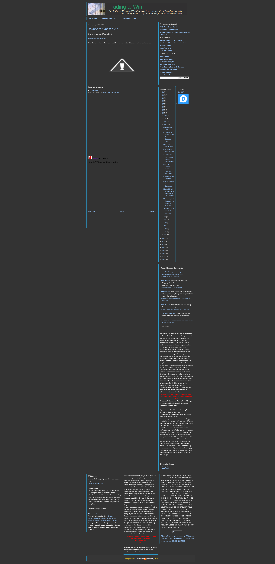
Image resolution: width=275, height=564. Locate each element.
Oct (165, 118)
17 (163, 104)
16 (163, 107)
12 (163, 241)
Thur (156, 558)
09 (163, 250)
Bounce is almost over (103, 29)
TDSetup (187, 538)
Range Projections (178, 536)
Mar (165, 228)
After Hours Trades (166, 59)
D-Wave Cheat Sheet (166, 276)
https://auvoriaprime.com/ (179, 272)
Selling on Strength (167, 62)
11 (163, 244)
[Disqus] (122, 126)
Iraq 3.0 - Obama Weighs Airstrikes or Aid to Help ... (168, 169)
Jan (165, 234)
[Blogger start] (145, 558)
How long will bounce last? (97, 38)
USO (170, 541)
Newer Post (91, 211)
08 (163, 253)
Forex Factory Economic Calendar (172, 67)
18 (163, 101)
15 (163, 110)
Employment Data (166, 72)
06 (163, 259)
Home (122, 211)
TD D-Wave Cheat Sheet (168, 27)
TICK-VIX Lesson (166, 50)
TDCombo (190, 536)
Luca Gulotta (165, 272)
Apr (165, 225)
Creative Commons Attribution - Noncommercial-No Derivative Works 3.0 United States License (102, 518)
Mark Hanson (165, 280)
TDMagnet (164, 538)
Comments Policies (129, 18)
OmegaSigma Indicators (167, 467)
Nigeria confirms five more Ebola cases (168, 184)
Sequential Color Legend (169, 29)
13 (163, 238)
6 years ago (186, 309)
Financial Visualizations (168, 69)
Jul (165, 217)
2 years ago (176, 276)
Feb (165, 231)
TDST (171, 538)
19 (163, 98)
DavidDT (181, 92)
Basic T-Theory (165, 45)
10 (163, 247)
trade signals (178, 541)
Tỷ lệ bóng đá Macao (168, 313)
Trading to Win (129, 558)
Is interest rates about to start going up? (171, 309)
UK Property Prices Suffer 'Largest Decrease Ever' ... (168, 137)
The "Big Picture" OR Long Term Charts (102, 18)
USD (167, 541)
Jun (165, 219)
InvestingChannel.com (95, 483)
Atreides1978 (165, 291)
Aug (165, 124)
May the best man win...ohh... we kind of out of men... (174, 298)
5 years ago (179, 287)
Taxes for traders (166, 75)
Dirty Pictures (165, 56)
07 (163, 256)
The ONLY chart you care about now (168, 211)
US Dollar (163, 541)
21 (163, 92)
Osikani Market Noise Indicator (171, 40)
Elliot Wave (165, 536)
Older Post (152, 211)
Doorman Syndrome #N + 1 (168, 287)
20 (163, 95)
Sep (165, 121)
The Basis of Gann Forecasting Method (174, 43)
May (165, 222)
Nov (165, 115)
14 (163, 113)
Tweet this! (94, 90)
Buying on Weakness (167, 64)
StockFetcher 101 (166, 48)
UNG (192, 538)
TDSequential (178, 538)
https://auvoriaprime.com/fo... (172, 274)
